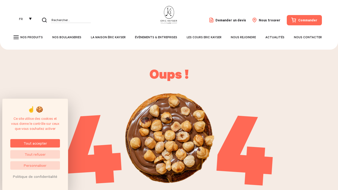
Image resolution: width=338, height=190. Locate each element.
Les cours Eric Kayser (204, 37)
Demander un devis (230, 20)
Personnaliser (35, 165)
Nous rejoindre (243, 37)
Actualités (274, 37)
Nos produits (31, 37)
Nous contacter (308, 37)
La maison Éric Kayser (108, 37)
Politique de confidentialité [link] (35, 176)
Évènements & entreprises (156, 37)
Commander (307, 20)
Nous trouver (269, 20)
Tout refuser (35, 154)
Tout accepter (35, 143)
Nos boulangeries (66, 37)
